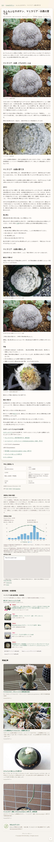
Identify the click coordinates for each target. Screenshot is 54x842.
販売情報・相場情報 (37, 16)
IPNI (7, 488)
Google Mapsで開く (8, 580)
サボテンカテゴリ (7, 432)
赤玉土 (15, 413)
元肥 (18, 223)
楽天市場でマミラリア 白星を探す (11, 651)
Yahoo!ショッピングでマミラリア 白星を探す (32, 651)
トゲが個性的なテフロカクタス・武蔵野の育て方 (16, 730)
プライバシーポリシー (27, 833)
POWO (10, 488)
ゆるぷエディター (28, 16)
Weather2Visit (9, 582)
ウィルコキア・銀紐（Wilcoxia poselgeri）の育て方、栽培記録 (20, 811)
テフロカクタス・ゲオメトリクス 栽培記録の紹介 (16, 691)
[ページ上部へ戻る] (50, 838)
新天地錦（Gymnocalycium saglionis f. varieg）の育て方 (18, 451)
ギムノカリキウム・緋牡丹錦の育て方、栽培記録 (17, 437)
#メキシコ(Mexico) (7, 457)
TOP (3, 5)
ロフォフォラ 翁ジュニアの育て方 (13, 454)
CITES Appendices (16, 488)
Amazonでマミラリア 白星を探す (11, 654)
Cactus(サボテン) (10, 5)
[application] (27, 533)
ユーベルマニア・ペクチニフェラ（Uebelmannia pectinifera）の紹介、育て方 (24, 441)
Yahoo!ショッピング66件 (14, 600)
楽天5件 (5, 600)
